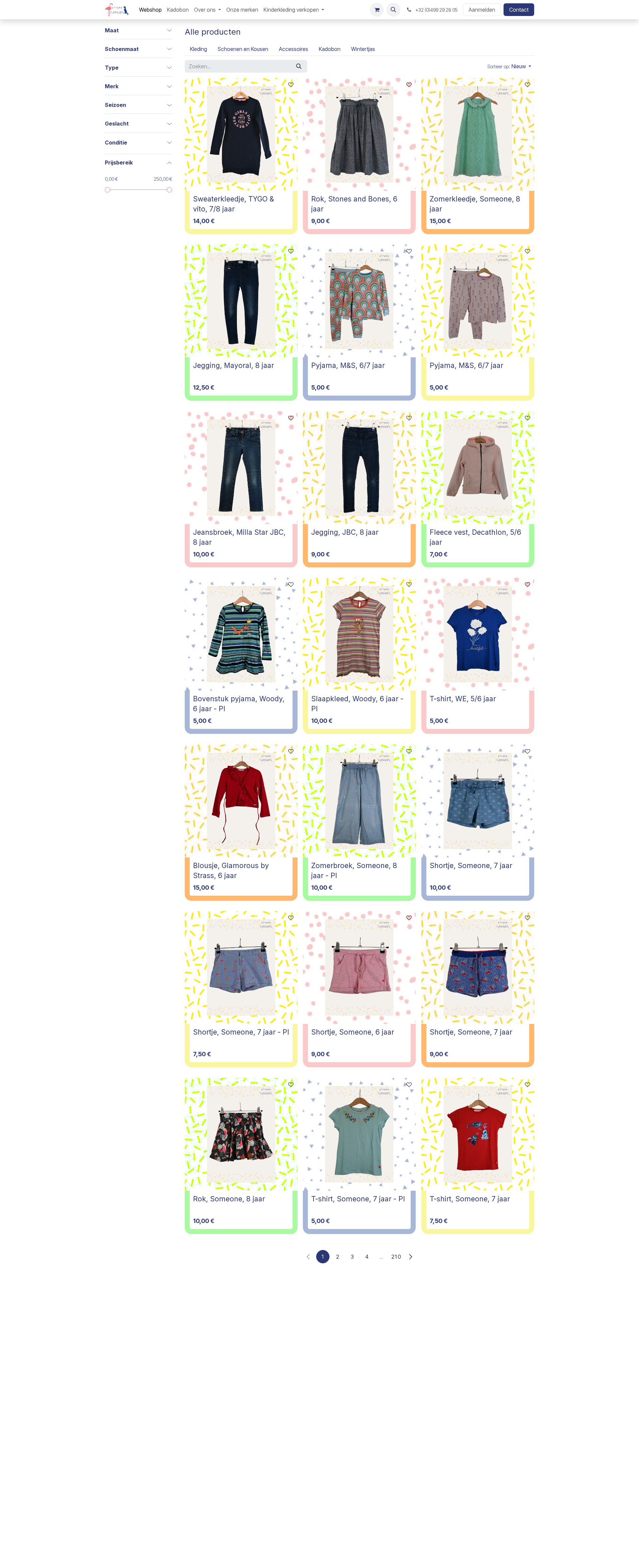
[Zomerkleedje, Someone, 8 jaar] (478, 134)
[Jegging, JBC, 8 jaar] (359, 468)
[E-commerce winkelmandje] (377, 10)
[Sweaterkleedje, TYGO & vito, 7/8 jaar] (241, 134)
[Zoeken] (299, 66)
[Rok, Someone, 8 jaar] (241, 1134)
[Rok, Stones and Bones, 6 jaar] (359, 134)
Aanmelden (482, 9)
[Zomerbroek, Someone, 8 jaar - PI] (359, 801)
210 (396, 1256)
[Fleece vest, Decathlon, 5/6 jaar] (478, 468)
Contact (519, 9)
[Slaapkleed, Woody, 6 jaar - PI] (359, 634)
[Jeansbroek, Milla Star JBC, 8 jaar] (241, 468)
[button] (393, 10)
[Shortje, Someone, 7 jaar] (478, 801)
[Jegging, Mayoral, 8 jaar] (241, 301)
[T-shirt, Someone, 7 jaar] (478, 1134)
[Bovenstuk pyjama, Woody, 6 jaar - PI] (241, 634)
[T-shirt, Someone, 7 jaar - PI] (359, 1134)
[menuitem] (150, 9)
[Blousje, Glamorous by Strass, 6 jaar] (241, 801)
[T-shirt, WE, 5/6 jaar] (478, 634)
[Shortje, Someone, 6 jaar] (359, 967)
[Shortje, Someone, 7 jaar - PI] (241, 967)
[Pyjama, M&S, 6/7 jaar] (359, 301)
